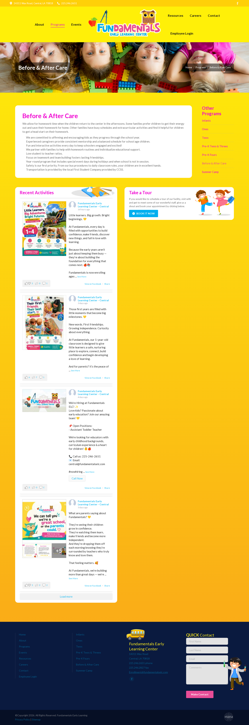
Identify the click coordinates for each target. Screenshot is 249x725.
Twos (205, 137)
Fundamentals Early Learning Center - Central (93, 205)
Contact (23, 670)
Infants (206, 120)
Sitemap (36, 719)
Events (23, 652)
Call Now (77, 478)
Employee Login (28, 676)
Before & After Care (214, 163)
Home (22, 634)
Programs (24, 646)
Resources (25, 658)
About (22, 640)
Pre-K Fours (209, 154)
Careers (23, 664)
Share (107, 284)
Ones (205, 129)
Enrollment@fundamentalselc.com (148, 672)
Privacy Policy (22, 719)
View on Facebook (93, 284)
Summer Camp (210, 171)
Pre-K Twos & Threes (215, 146)
